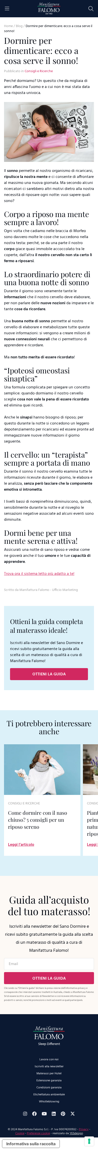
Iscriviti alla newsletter (49, 1066)
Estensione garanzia (49, 1080)
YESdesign (76, 1133)
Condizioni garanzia (49, 1087)
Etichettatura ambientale (49, 1094)
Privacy (83, 1129)
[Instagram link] (25, 1114)
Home (8, 26)
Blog (19, 26)
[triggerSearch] (91, 8)
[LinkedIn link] (54, 1114)
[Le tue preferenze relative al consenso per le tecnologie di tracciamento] (89, 1141)
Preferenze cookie (38, 1133)
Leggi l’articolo (21, 845)
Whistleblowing (49, 1101)
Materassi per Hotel (49, 1073)
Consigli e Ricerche (39, 71)
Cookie (19, 1133)
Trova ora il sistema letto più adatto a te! (39, 574)
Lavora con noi (49, 1059)
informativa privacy (75, 988)
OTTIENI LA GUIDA (49, 674)
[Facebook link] (34, 1113)
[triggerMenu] (7, 8)
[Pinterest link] (63, 1113)
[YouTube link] (44, 1113)
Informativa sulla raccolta (31, 1143)
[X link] (72, 1113)
